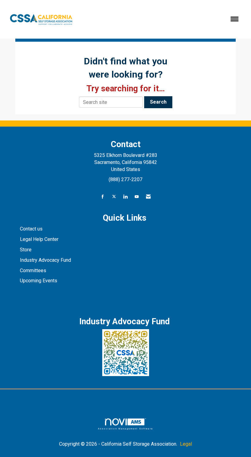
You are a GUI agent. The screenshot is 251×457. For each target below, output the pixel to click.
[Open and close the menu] (161, 19)
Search (158, 102)
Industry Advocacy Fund (45, 260)
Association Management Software (125, 428)
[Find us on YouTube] (137, 197)
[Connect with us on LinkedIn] (125, 197)
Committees (33, 270)
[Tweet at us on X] (114, 197)
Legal (186, 444)
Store (26, 250)
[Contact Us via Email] (148, 197)
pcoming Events (40, 281)
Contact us (32, 229)
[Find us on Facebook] (103, 197)
